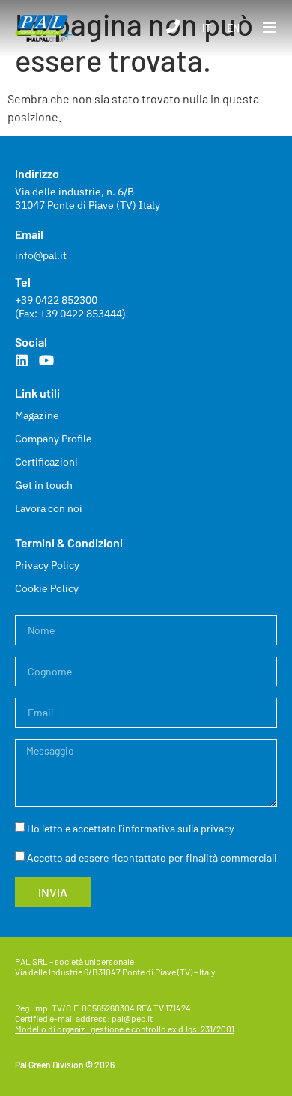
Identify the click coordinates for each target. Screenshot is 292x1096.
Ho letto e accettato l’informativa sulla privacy (130, 828)
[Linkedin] (21, 360)
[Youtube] (46, 360)
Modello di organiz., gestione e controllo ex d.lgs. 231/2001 (124, 1028)
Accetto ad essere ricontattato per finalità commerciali (152, 857)
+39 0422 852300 (56, 300)
